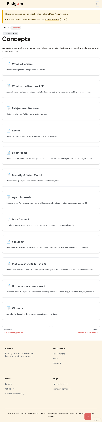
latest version (52, 19)
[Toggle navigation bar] (4, 4)
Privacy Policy (59, 384)
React (55, 358)
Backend (57, 363)
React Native (59, 354)
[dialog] (96, 420)
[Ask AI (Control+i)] (87, 416)
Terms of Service (60, 389)
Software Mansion (13, 393)
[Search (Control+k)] (97, 4)
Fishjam (8, 384)
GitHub (8, 389)
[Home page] (4, 28)
